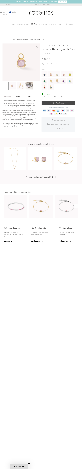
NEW (13, 24)
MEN (46, 24)
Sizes (29, 96)
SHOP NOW (63, 1)
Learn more (8, 241)
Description (6, 96)
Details (18, 96)
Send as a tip (35, 241)
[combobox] (73, 24)
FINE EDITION (19, 24)
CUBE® (34, 24)
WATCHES (41, 24)
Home (13, 39)
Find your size (63, 241)
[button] (76, 206)
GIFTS (50, 24)
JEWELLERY (27, 24)
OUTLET (60, 24)
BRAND (54, 24)
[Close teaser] (29, 463)
